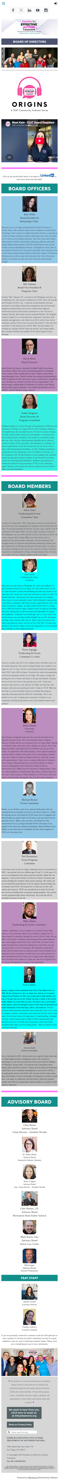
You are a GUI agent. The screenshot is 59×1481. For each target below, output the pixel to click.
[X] (21, 10)
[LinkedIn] (29, 10)
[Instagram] (46, 10)
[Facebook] (13, 10)
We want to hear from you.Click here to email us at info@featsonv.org (24, 1412)
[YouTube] (37, 10)
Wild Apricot (33, 1477)
